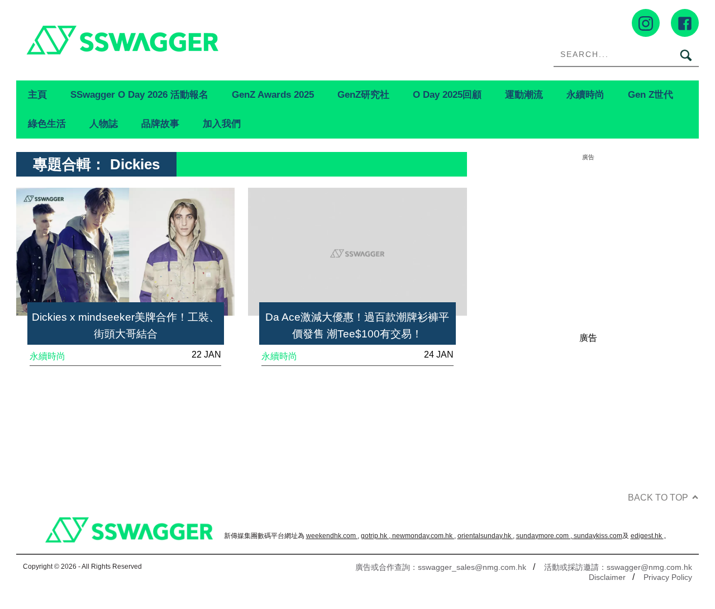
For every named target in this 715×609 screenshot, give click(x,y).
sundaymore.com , (545, 536)
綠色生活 (47, 123)
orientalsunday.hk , (485, 536)
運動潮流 (524, 94)
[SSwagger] (187, 40)
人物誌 (103, 123)
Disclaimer (607, 577)
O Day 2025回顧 (447, 94)
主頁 (37, 94)
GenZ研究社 (363, 94)
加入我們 (222, 123)
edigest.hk (647, 536)
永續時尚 (585, 94)
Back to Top (658, 497)
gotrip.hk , (376, 536)
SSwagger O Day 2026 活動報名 (139, 94)
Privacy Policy (668, 577)
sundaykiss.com (598, 536)
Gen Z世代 (650, 94)
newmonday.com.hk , (424, 536)
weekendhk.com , (332, 536)
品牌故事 (160, 123)
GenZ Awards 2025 (273, 94)
